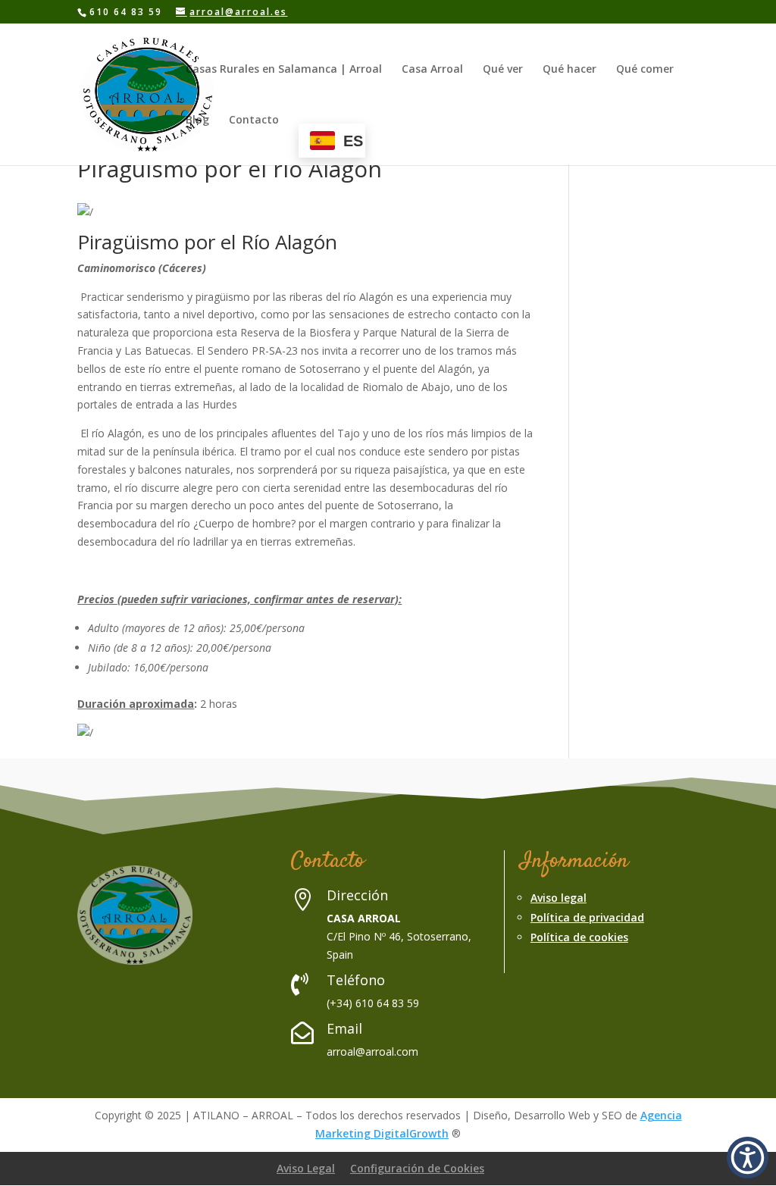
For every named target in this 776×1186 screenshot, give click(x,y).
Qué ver (503, 70)
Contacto (254, 120)
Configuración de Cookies (417, 1168)
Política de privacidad (587, 917)
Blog (197, 120)
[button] (747, 1157)
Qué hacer (569, 70)
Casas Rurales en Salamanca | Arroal (284, 70)
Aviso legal (558, 897)
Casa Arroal (432, 70)
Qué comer (645, 70)
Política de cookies (579, 937)
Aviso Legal (306, 1168)
